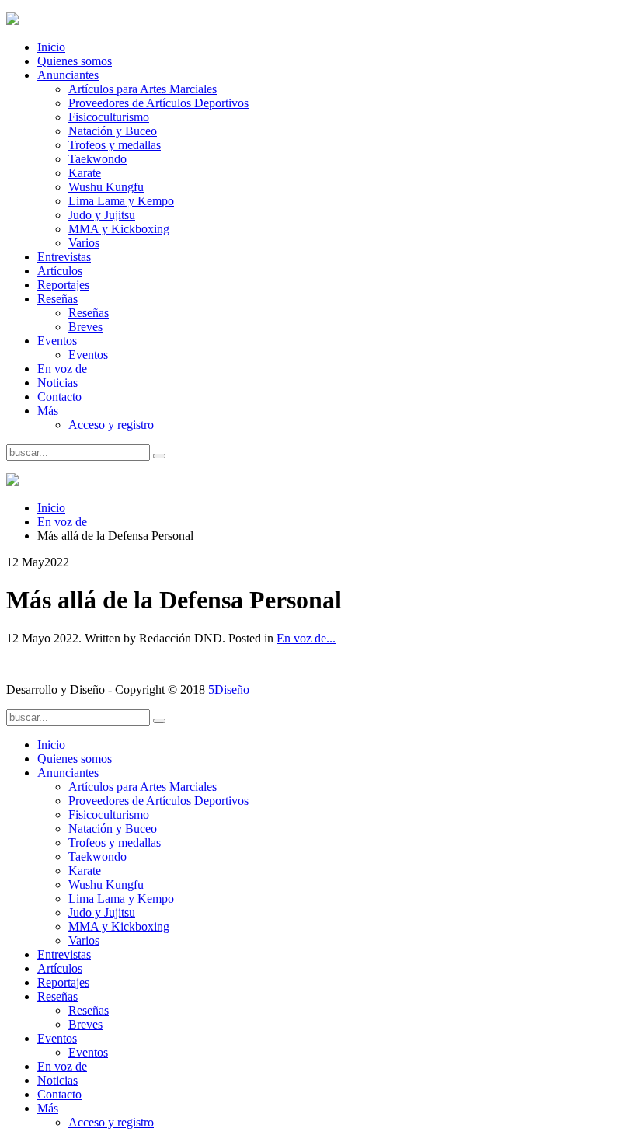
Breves (85, 326)
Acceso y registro (111, 424)
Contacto (59, 396)
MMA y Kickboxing (118, 228)
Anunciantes (68, 75)
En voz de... (306, 638)
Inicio (51, 47)
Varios (83, 242)
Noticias (57, 382)
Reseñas (57, 298)
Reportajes (63, 284)
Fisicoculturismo (108, 117)
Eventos (57, 340)
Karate (84, 172)
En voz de (62, 368)
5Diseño (228, 689)
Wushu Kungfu (106, 186)
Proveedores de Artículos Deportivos (158, 103)
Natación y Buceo (112, 131)
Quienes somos (74, 61)
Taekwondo (97, 158)
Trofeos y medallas (114, 144)
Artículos (59, 270)
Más (47, 410)
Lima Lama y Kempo (121, 200)
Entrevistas (64, 256)
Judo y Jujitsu (101, 214)
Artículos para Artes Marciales (142, 89)
